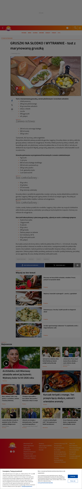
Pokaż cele (72, 481)
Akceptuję (72, 476)
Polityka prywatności (27, 486)
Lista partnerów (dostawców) (45, 482)
